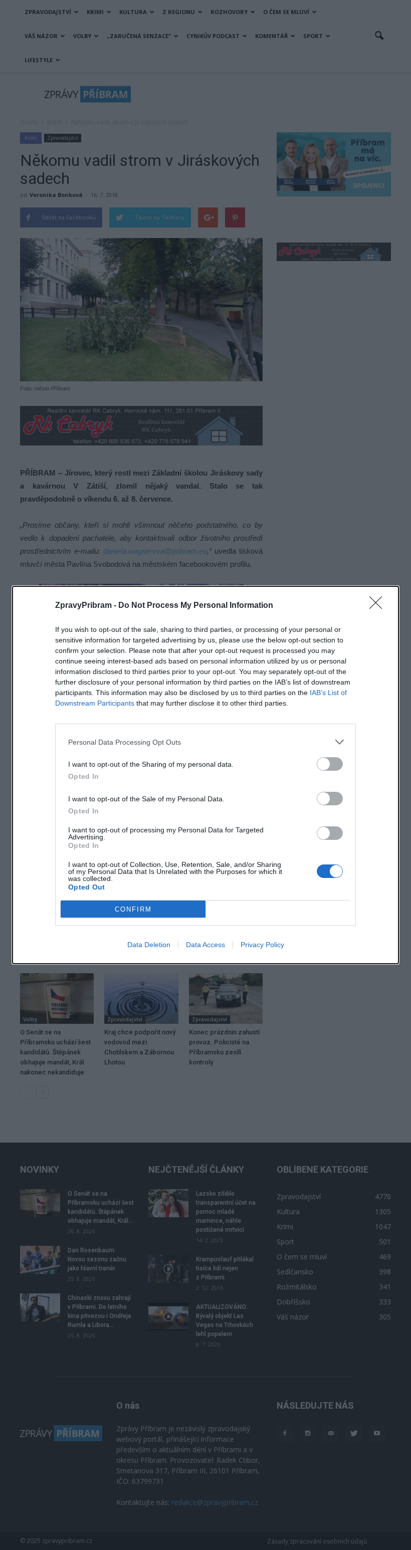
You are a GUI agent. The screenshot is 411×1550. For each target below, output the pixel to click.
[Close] (378, 605)
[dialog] (205, 775)
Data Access (205, 945)
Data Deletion (148, 945)
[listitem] (205, 742)
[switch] (330, 764)
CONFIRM (133, 909)
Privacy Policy (262, 945)
